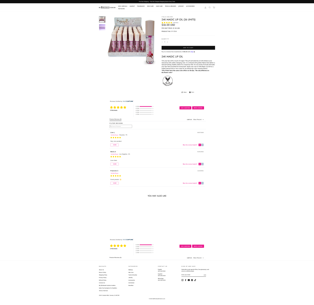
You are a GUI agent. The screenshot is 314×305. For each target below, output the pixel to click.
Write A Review (198, 108)
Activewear (131, 283)
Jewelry (181, 6)
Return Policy (102, 272)
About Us (101, 270)
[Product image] (131, 41)
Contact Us (102, 283)
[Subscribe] (205, 275)
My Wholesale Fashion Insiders (107, 285)
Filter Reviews (116, 123)
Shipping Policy (103, 275)
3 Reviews (175, 22)
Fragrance (141, 6)
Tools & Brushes (170, 6)
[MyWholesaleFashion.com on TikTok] (195, 280)
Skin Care (150, 6)
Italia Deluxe (167, 16)
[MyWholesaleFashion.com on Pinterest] (192, 280)
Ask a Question (185, 108)
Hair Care (159, 6)
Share (115, 144)
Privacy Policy (102, 277)
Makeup (132, 6)
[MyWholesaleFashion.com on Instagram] (182, 280)
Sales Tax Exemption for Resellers (108, 288)
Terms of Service (103, 290)
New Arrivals (122, 6)
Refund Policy (102, 280)
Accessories (190, 6)
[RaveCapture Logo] (127, 101)
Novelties (121, 9)
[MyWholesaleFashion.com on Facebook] (186, 280)
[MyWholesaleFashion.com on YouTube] (189, 280)
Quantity (165, 39)
